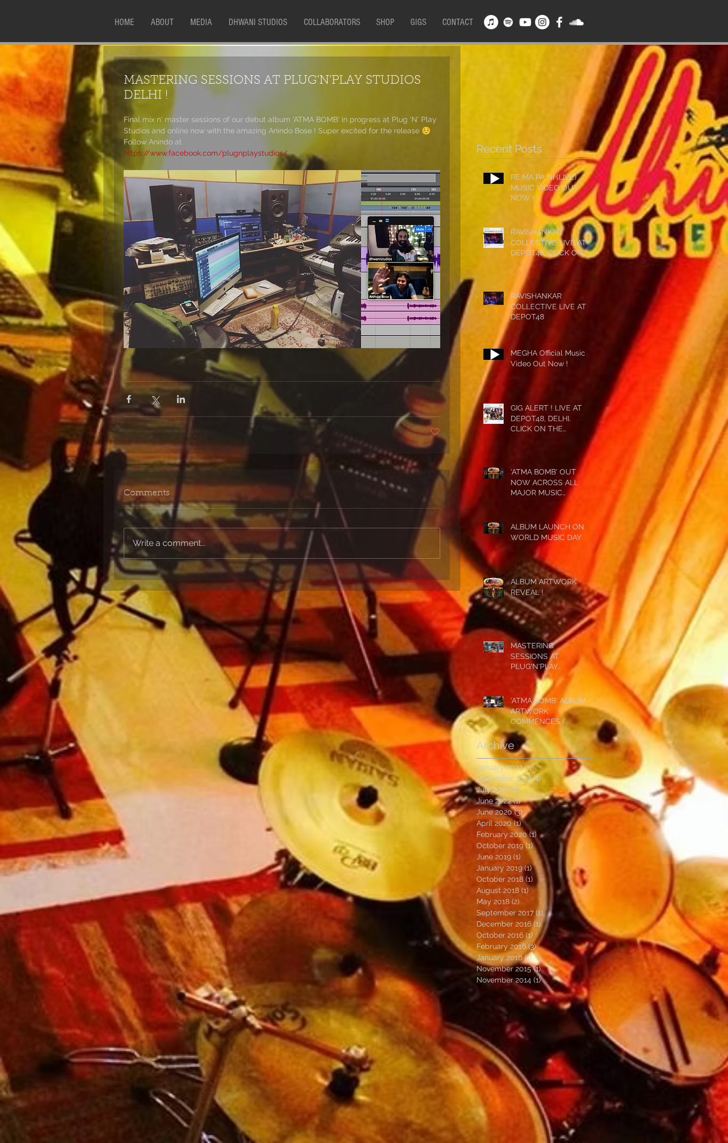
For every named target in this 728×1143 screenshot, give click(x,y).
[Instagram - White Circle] (542, 22)
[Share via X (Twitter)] (155, 399)
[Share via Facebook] (129, 399)
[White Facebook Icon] (559, 22)
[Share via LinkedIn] (181, 399)
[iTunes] (491, 22)
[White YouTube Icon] (525, 22)
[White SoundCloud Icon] (576, 22)
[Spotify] (508, 22)
